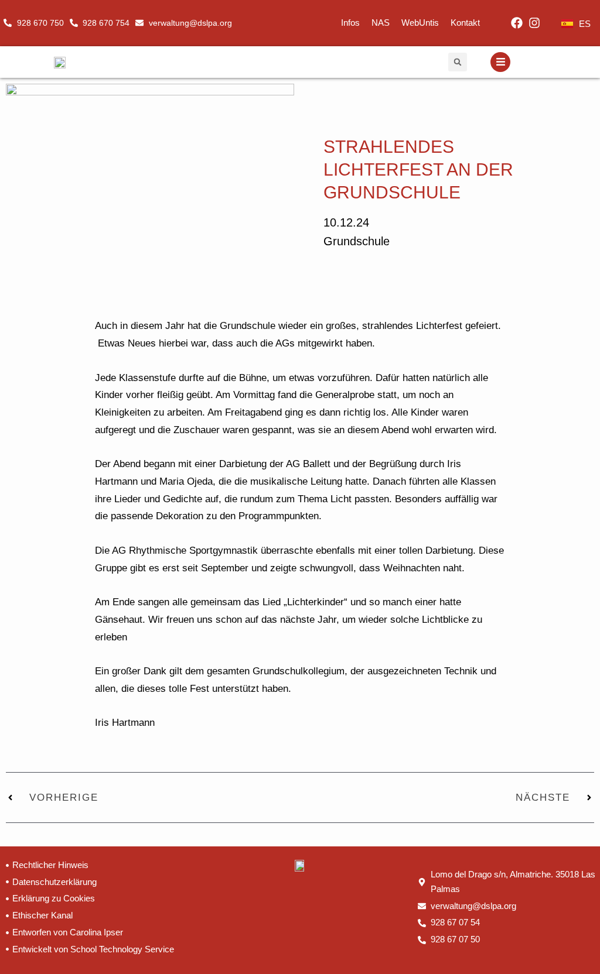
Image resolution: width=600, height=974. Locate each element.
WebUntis (420, 23)
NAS (380, 23)
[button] (457, 62)
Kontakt (465, 23)
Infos (350, 23)
